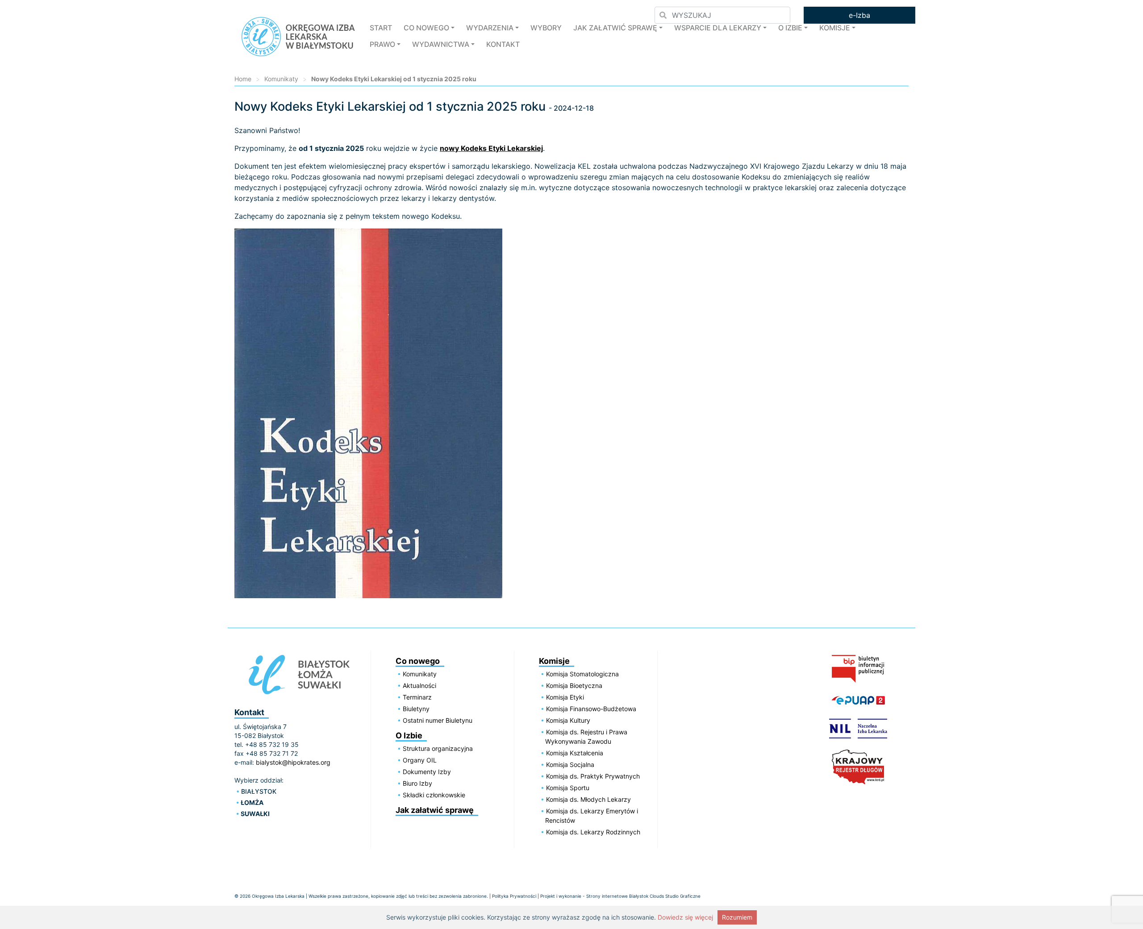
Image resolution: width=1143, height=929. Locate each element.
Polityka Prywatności (514, 896)
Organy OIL (420, 760)
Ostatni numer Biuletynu (437, 720)
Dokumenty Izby (427, 771)
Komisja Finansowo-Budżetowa (591, 708)
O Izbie (790, 27)
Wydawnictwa (440, 44)
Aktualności (419, 685)
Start (381, 27)
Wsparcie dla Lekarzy (717, 27)
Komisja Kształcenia (574, 753)
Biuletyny (416, 708)
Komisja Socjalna (570, 764)
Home (242, 79)
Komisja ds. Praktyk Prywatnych (593, 776)
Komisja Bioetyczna (574, 685)
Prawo (382, 44)
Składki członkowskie (434, 795)
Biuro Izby (417, 783)
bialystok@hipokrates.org (293, 762)
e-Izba (859, 15)
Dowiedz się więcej (685, 917)
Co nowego (426, 27)
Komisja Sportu (567, 788)
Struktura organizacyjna (438, 748)
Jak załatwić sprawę (615, 27)
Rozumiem (737, 917)
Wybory (546, 27)
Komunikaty (281, 79)
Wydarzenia (489, 27)
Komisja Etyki (565, 697)
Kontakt (503, 44)
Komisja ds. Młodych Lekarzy (588, 799)
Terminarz (417, 697)
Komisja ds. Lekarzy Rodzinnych (593, 832)
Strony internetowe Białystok (617, 896)
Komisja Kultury (568, 720)
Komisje (834, 27)
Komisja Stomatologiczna (582, 674)
